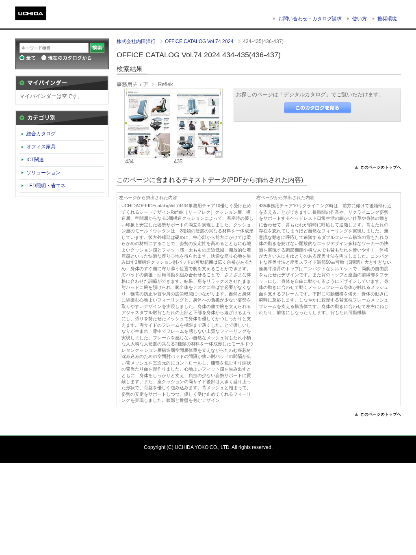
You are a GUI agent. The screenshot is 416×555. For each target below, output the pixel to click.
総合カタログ (41, 134)
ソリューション (43, 173)
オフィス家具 (41, 147)
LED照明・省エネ (45, 186)
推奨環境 (387, 19)
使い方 (359, 19)
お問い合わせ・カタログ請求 (310, 19)
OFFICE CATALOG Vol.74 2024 (200, 41)
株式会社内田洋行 (137, 41)
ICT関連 (35, 160)
